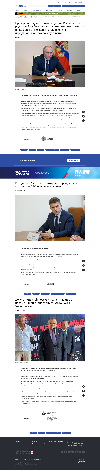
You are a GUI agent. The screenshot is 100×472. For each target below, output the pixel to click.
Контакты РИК (20, 443)
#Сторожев (36, 293)
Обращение (54, 6)
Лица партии (26, 10)
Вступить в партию (80, 10)
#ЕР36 (24, 149)
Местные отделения (49, 10)
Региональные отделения (56, 441)
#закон (40, 149)
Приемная (60, 10)
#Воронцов (41, 432)
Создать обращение (73, 160)
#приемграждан (45, 293)
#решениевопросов (71, 293)
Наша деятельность (37, 10)
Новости (30, 16)
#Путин (32, 149)
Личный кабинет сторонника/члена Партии (73, 6)
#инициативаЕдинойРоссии (52, 149)
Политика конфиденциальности (22, 463)
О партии (17, 10)
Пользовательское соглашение (21, 462)
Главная (16, 16)
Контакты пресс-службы (38, 443)
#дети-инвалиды (64, 149)
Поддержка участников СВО (50, 13)
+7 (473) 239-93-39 (74, 443)
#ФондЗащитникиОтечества (57, 293)
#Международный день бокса (53, 432)
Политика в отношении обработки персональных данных (27, 464)
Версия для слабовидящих (79, 2)
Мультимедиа (69, 10)
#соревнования (66, 432)
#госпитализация (75, 149)
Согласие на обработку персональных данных (25, 465)
